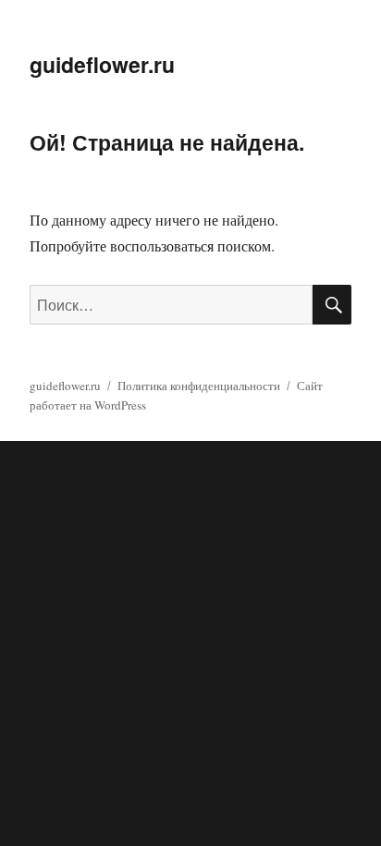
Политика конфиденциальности (198, 385)
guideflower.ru (102, 64)
